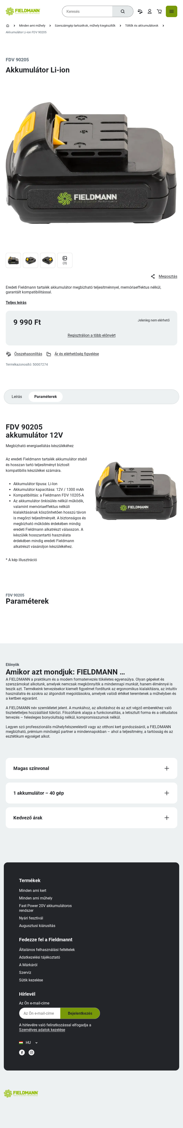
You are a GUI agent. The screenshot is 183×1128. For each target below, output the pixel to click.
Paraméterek (45, 396)
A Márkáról (28, 965)
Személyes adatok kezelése (42, 1030)
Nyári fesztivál (31, 918)
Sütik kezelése (31, 980)
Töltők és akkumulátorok (141, 25)
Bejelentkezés (80, 1013)
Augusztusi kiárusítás (37, 925)
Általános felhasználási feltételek (47, 949)
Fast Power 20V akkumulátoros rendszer (45, 908)
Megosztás (168, 276)
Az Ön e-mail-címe (34, 1003)
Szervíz (25, 972)
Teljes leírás (16, 302)
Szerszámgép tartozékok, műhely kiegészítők (85, 25)
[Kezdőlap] (8, 26)
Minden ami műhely (32, 25)
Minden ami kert (32, 890)
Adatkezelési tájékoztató (39, 957)
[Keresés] (122, 11)
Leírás (17, 396)
